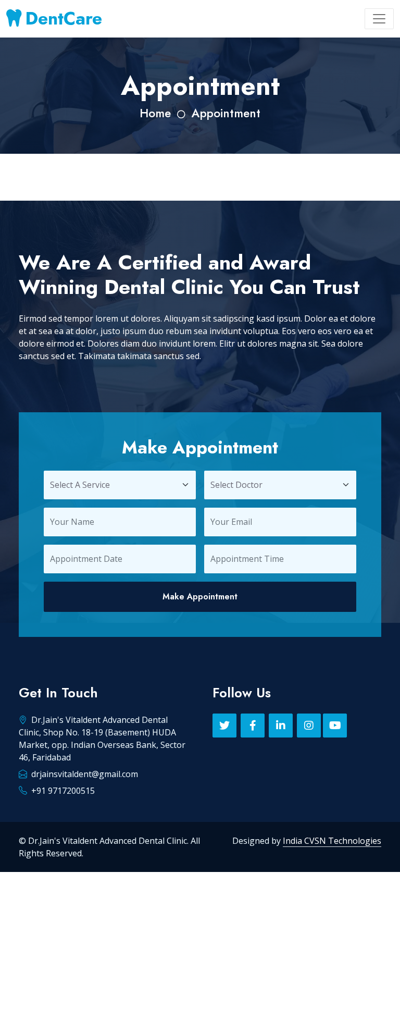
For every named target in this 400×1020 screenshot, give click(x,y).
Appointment (226, 113)
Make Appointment (200, 597)
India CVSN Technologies (332, 840)
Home (155, 113)
